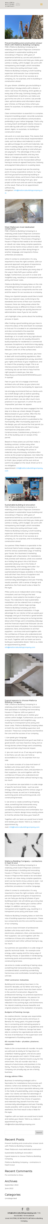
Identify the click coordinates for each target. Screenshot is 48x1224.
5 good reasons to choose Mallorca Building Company (21, 701)
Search (39, 1133)
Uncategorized (11, 1198)
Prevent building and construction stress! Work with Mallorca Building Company (23, 44)
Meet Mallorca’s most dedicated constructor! (19, 228)
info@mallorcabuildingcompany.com (20, 647)
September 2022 (11, 1185)
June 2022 (9, 1188)
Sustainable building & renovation (20, 505)
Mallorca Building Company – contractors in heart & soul (23, 862)
